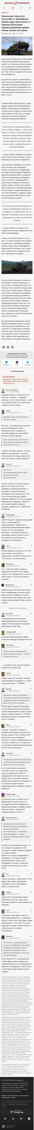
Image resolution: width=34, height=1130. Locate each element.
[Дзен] (29, 1119)
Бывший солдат (11, 817)
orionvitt (9, 464)
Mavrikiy (8, 689)
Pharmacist (9, 564)
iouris (8, 546)
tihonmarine (10, 645)
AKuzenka (9, 936)
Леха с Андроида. (12, 390)
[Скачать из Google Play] (17, 1111)
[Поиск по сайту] (4, 8)
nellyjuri (8, 892)
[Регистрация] (21, 8)
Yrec (7, 874)
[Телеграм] (5, 1119)
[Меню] (30, 8)
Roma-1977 (9, 613)
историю (8, 95)
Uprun (8, 725)
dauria (8, 410)
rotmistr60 (9, 753)
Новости (5, 12)
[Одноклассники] (13, 1119)
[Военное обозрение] (17, 3)
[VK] (21, 1119)
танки (23, 248)
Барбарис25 (10, 585)
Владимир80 (10, 515)
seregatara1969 (11, 632)
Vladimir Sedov (11, 794)
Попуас (8, 673)
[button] (12, 8)
